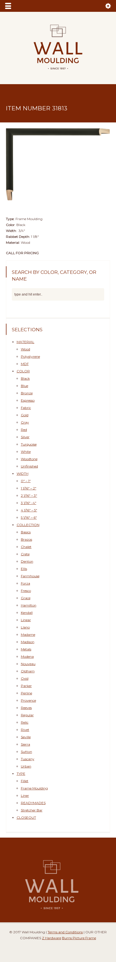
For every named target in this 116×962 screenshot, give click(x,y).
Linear (26, 618)
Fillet (24, 779)
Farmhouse (30, 574)
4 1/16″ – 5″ (29, 509)
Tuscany (27, 757)
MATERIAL (25, 340)
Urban (26, 765)
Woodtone (29, 457)
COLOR (23, 370)
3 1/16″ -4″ (28, 501)
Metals (26, 648)
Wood (25, 348)
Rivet (25, 728)
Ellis (24, 567)
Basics (26, 531)
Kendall (27, 611)
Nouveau (28, 662)
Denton (27, 560)
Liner (25, 794)
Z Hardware (51, 937)
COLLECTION (28, 523)
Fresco (26, 589)
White (26, 450)
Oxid (24, 677)
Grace (25, 596)
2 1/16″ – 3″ (29, 494)
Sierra (25, 743)
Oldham (28, 670)
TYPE (21, 772)
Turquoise (29, 443)
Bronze (27, 392)
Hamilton (28, 604)
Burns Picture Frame (79, 937)
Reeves (26, 706)
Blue (24, 384)
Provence (28, 699)
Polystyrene (30, 355)
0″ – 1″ (26, 479)
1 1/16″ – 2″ (28, 487)
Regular (27, 714)
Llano (25, 626)
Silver (25, 435)
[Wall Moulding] (58, 73)
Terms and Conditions (65, 931)
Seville (26, 735)
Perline (26, 692)
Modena (27, 655)
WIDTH (22, 472)
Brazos (26, 538)
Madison (27, 640)
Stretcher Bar (32, 809)
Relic (24, 721)
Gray (25, 421)
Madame (28, 633)
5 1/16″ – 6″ (29, 516)
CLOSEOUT (26, 816)
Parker (26, 684)
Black (25, 377)
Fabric (26, 406)
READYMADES (33, 801)
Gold (24, 413)
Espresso (28, 399)
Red (24, 428)
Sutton (26, 750)
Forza (25, 582)
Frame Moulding (34, 787)
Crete (25, 553)
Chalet (26, 545)
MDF (25, 362)
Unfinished (29, 465)
